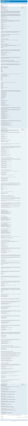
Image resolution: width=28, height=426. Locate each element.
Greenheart (2, 7)
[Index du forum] (3, 1)
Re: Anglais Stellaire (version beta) (4, 128)
